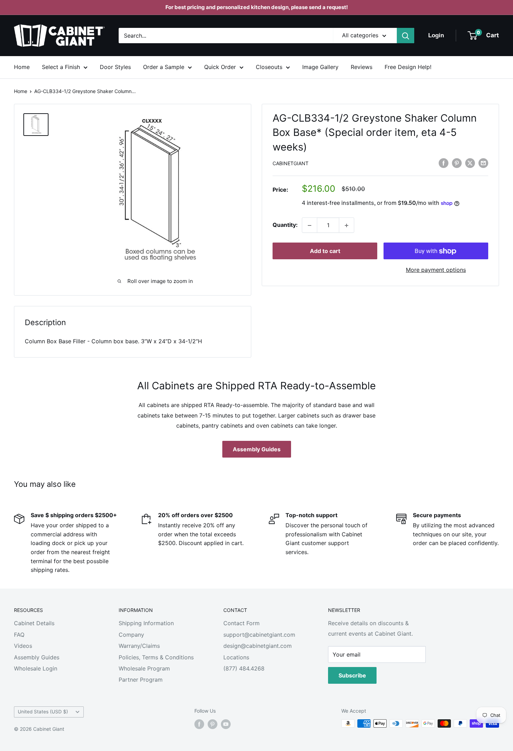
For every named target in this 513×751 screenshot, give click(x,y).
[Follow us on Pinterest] (212, 724)
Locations (236, 657)
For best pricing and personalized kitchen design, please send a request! (256, 7)
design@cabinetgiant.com (257, 645)
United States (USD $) (43, 711)
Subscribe (352, 675)
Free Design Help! (408, 66)
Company (131, 634)
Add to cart (325, 251)
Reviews (361, 66)
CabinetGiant (290, 164)
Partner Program (141, 679)
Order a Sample (163, 66)
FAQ (19, 634)
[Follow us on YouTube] (226, 724)
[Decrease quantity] (309, 225)
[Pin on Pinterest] (457, 163)
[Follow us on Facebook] (199, 724)
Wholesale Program (144, 668)
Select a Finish (61, 66)
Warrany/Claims (139, 645)
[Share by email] (483, 163)
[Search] (405, 35)
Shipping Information (146, 623)
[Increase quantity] (346, 225)
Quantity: (285, 225)
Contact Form (241, 623)
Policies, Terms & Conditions (156, 657)
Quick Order (220, 66)
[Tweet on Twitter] (470, 163)
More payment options (436, 270)
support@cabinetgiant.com (259, 634)
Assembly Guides (257, 449)
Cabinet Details (34, 623)
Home (22, 66)
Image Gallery (320, 66)
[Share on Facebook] (443, 163)
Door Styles (115, 66)
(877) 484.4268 (244, 668)
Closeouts (269, 66)
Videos (23, 645)
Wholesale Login (35, 668)
